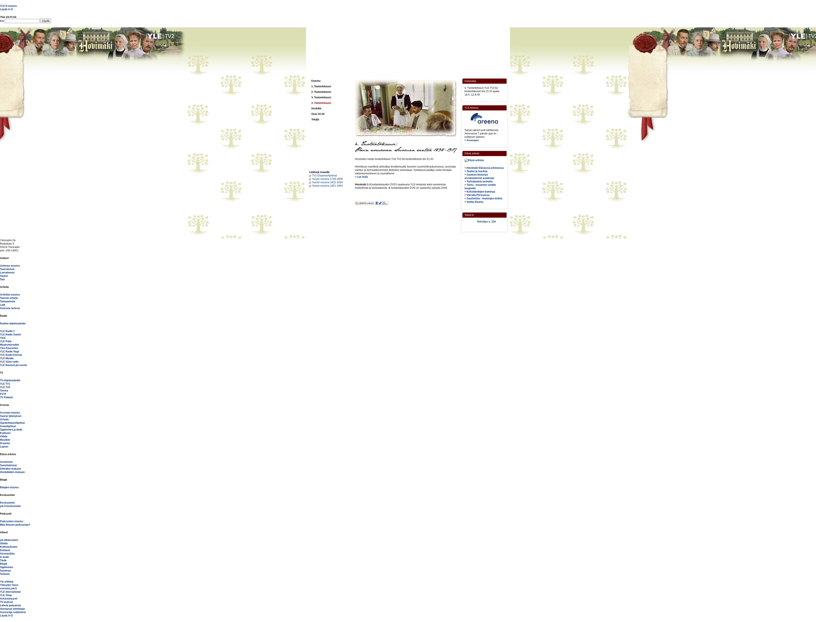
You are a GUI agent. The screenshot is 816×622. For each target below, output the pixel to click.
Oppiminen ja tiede (11, 429)
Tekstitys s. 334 (486, 221)
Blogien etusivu (9, 487)
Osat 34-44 (317, 114)
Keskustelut (7, 502)
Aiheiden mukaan (10, 468)
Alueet (4, 275)
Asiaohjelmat (8, 426)
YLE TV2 (5, 387)
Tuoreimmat (7, 269)
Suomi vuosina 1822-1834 (327, 182)
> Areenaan (472, 140)
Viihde (3, 436)
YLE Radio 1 (7, 331)
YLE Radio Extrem (11, 354)
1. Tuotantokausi (321, 86)
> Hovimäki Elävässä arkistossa (484, 167)
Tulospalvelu (7, 301)
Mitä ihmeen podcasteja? (15, 524)
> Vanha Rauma (474, 201)
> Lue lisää (361, 176)
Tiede (3, 560)
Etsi (2, 21)
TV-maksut (6, 602)
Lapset (4, 446)
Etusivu (315, 80)
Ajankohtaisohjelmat (12, 422)
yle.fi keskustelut (10, 506)
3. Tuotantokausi (321, 97)
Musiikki (5, 439)
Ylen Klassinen (9, 348)
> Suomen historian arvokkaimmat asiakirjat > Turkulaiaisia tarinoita (479, 178)
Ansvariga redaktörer (13, 612)
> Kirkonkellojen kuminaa (480, 191)
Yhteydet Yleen (9, 585)
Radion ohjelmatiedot (13, 323)
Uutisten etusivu (10, 265)
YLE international (10, 591)
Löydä (45, 21)
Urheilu (4, 419)
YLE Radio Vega (9, 351)
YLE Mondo (7, 358)
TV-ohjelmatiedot (10, 380)
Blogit (3, 563)
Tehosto (5, 574)
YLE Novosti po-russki (13, 365)
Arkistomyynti (8, 598)
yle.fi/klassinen (9, 540)
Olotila (4, 543)
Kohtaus (5, 550)
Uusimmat (6, 461)
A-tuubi (4, 557)
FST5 (3, 394)
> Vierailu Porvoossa (477, 195)
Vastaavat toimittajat (12, 608)
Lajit (2, 304)
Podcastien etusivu (11, 521)
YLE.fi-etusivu (8, 5)
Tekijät (315, 119)
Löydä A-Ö (6, 9)
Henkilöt (316, 108)
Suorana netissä (10, 308)
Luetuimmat (7, 272)
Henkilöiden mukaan (12, 472)
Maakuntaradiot (9, 344)
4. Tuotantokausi (321, 102)
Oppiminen (6, 567)
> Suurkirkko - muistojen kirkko (483, 198)
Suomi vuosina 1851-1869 (327, 185)
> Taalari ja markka (476, 171)
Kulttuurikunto (8, 546)
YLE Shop (6, 595)
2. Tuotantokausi (321, 91)
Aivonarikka (7, 553)
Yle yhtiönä (6, 581)
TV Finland (6, 397)
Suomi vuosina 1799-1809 (327, 178)
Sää (2, 279)
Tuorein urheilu (9, 298)
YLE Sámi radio (9, 361)
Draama (5, 443)
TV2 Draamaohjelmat (324, 175)
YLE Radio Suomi (10, 334)
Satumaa (5, 570)
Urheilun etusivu (10, 294)
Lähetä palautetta (10, 605)
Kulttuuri (5, 433)
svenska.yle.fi (8, 588)
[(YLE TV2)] (329, 66)
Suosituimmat (8, 465)
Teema (4, 390)
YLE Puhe (6, 341)
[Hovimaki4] (384, 42)
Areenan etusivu (10, 412)
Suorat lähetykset (10, 416)
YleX (3, 337)
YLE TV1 (5, 383)
